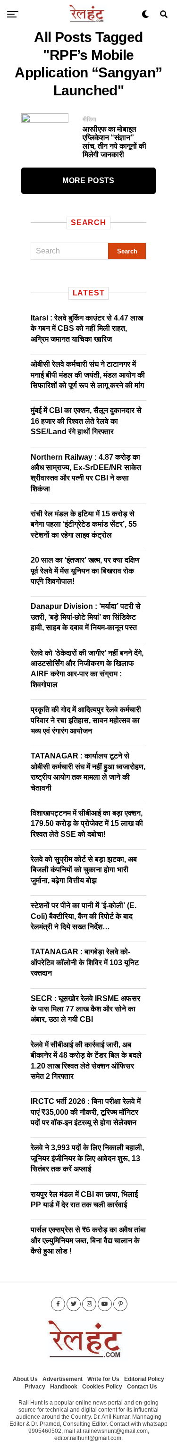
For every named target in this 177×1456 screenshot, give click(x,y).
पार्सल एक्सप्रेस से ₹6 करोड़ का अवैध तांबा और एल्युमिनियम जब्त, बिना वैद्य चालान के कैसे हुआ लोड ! (88, 1240)
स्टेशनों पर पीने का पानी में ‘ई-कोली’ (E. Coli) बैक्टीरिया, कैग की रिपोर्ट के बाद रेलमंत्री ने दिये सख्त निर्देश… (83, 916)
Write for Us (103, 1379)
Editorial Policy (144, 1379)
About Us (25, 1379)
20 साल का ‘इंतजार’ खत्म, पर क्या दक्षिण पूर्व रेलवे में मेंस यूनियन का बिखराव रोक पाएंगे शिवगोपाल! (85, 570)
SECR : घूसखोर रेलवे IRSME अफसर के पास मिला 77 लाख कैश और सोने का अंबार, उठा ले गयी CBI (85, 1009)
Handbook (63, 1386)
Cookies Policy (102, 1386)
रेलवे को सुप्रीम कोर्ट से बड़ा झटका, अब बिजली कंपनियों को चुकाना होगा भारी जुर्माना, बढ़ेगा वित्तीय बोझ (84, 869)
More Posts (88, 181)
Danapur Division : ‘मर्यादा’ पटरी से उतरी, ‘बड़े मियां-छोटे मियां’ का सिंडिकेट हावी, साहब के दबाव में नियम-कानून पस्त (86, 616)
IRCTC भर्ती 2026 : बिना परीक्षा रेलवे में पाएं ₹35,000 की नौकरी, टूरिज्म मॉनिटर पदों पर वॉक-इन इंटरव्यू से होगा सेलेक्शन (86, 1112)
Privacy (35, 1386)
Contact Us (142, 1386)
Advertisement (62, 1379)
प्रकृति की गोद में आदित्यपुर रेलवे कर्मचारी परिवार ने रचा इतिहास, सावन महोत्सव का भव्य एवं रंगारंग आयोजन (86, 720)
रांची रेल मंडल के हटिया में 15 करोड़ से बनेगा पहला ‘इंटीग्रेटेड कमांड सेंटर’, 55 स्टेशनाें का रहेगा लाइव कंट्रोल (84, 524)
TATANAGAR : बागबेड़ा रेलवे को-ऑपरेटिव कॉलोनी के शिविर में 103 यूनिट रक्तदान (85, 962)
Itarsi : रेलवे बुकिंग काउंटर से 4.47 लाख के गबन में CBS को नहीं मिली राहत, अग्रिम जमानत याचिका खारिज (87, 328)
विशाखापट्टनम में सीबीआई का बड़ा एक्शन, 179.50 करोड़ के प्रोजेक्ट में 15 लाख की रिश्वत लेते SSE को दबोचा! (87, 823)
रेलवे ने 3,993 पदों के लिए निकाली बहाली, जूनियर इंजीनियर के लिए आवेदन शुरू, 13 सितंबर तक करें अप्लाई (87, 1158)
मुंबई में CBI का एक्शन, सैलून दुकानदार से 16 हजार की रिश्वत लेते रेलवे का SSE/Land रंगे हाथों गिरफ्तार (86, 421)
